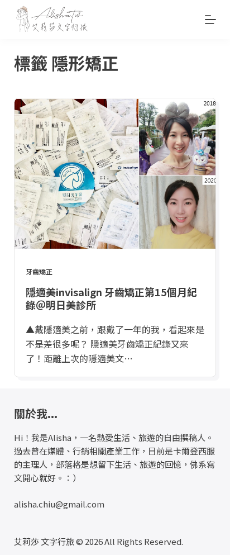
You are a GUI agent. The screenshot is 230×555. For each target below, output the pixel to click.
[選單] (210, 19)
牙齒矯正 (39, 271)
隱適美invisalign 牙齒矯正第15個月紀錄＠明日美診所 (111, 298)
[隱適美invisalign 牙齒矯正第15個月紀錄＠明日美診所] (115, 173)
